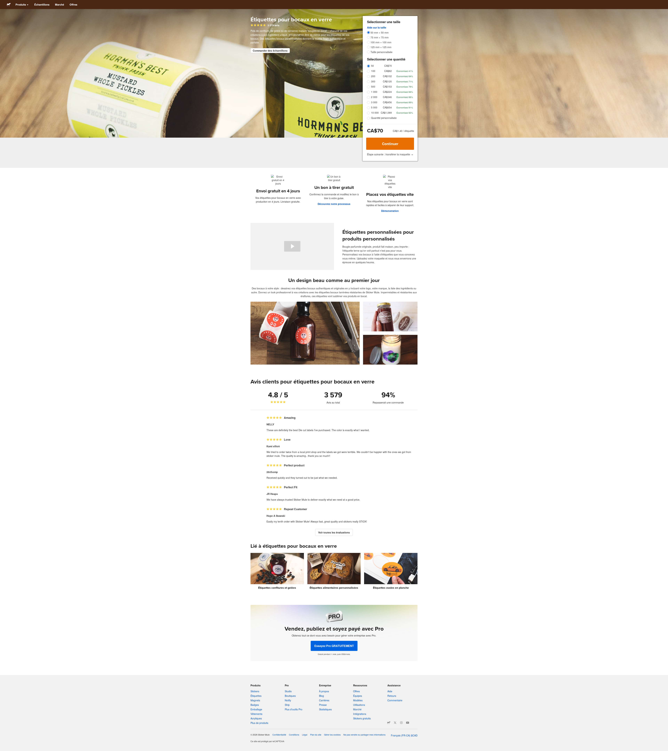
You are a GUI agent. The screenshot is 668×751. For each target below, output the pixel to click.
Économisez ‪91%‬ (404, 107)
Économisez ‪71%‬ (404, 81)
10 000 (375, 112)
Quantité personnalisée (384, 118)
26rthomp (272, 472)
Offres (73, 4)
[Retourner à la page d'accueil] (9, 4)
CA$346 (387, 97)
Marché (59, 4)
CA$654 (387, 107)
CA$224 (387, 91)
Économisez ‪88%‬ (404, 97)
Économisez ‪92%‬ (404, 112)
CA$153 (387, 86)
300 (373, 81)
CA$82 (388, 71)
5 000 (374, 107)
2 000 (374, 97)
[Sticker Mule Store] (388, 723)
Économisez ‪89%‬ (404, 102)
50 (372, 65)
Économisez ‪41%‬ (404, 71)
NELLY (270, 424)
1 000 (374, 91)
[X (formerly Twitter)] (395, 723)
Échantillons (41, 4)
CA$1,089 (386, 112)
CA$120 (387, 81)
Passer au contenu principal (2, 2)
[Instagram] (401, 723)
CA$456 (387, 102)
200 (373, 76)
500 (373, 86)
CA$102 (387, 76)
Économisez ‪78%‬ (404, 86)
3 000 (374, 102)
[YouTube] (407, 723)
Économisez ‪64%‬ (404, 76)
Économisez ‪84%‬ (404, 91)
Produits (20, 4)
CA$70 (388, 65)
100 (373, 71)
